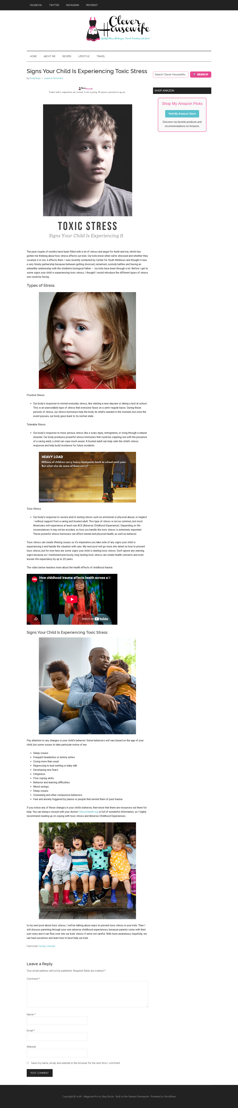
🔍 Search (200, 74)
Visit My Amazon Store (182, 113)
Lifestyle (50, 946)
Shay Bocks (108, 1096)
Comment (33, 978)
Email (31, 1030)
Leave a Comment (53, 78)
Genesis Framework (138, 1096)
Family (42, 946)
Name (31, 1014)
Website (31, 1046)
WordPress (170, 1096)
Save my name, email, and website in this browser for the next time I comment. (76, 1063)
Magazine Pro (91, 1096)
